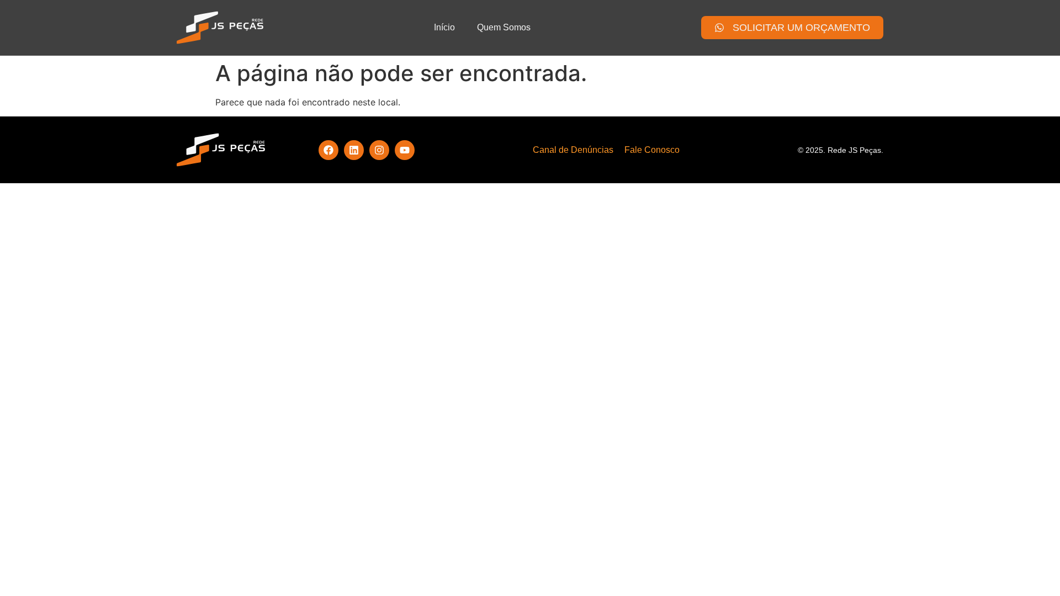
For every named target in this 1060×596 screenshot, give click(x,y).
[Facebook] (328, 150)
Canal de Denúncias (573, 150)
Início (444, 27)
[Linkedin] (354, 150)
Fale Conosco (652, 150)
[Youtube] (405, 150)
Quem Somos (504, 27)
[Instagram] (379, 150)
